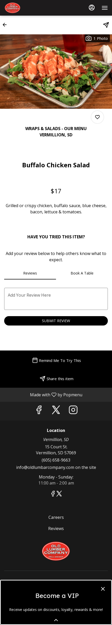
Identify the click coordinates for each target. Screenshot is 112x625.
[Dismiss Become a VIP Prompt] (103, 589)
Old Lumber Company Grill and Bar (56, 551)
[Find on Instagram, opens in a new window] (73, 411)
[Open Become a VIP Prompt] (56, 620)
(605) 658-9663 (56, 460)
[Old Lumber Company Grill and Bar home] (27, 7)
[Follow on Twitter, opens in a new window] (56, 411)
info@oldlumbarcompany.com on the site (56, 467)
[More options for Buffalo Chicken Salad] (97, 117)
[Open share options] (106, 25)
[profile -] (92, 7)
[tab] (30, 273)
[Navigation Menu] (104, 7)
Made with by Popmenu (43, 394)
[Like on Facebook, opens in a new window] (38, 411)
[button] (6, 25)
